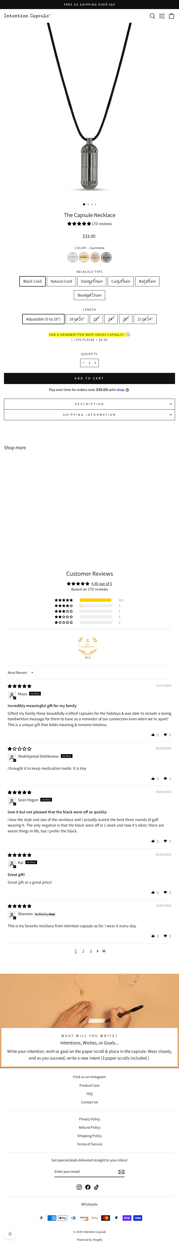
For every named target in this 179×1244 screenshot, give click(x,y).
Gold (84, 257)
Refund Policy (89, 1127)
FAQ (89, 1093)
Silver (72, 257)
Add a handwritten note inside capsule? (86, 335)
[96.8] (87, 646)
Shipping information (89, 415)
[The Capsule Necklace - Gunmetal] (45, 542)
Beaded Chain (89, 295)
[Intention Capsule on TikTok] (96, 1187)
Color (89, 248)
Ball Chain (147, 281)
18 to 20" (77, 319)
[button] (79, 223)
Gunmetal (106, 257)
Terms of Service (89, 1144)
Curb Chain (120, 281)
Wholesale (89, 1204)
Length (89, 309)
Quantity (89, 354)
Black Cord (32, 281)
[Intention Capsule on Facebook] (87, 1187)
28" (126, 319)
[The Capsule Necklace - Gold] (34, 542)
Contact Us (89, 1102)
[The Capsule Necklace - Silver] (29, 542)
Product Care (89, 1085)
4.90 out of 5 (101, 583)
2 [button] (83, 951)
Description (89, 404)
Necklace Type (89, 272)
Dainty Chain (92, 281)
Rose (95, 257)
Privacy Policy (89, 1119)
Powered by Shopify (89, 1240)
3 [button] (91, 951)
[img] (19, 686)
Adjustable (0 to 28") (43, 319)
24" (111, 319)
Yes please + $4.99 (91, 340)
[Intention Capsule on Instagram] (79, 1187)
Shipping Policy (89, 1135)
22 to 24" (145, 319)
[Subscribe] (121, 1172)
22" (96, 319)
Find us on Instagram (89, 1076)
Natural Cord (61, 281)
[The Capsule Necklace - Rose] (39, 542)
